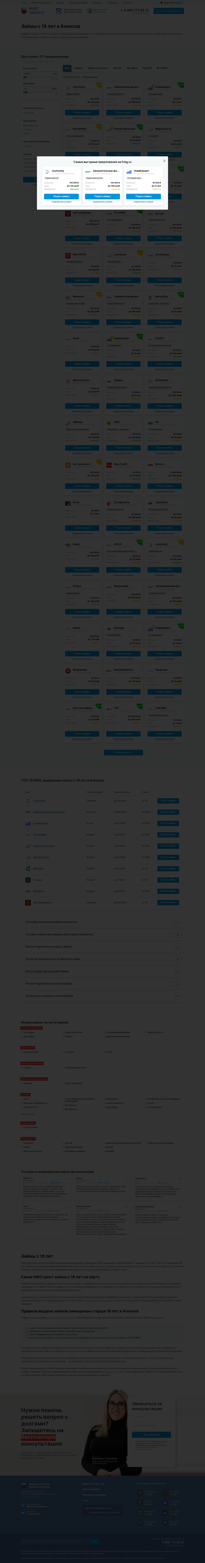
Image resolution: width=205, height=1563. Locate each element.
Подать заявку (61, 196)
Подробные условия (61, 202)
